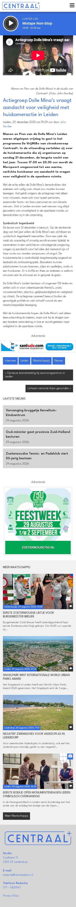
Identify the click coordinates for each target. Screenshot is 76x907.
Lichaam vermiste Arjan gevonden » (49, 388)
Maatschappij (41, 360)
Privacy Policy (11, 895)
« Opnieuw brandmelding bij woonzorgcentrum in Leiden (35, 375)
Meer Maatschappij (16, 815)
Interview (10, 360)
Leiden (24, 360)
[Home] (21, 6)
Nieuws (58, 360)
